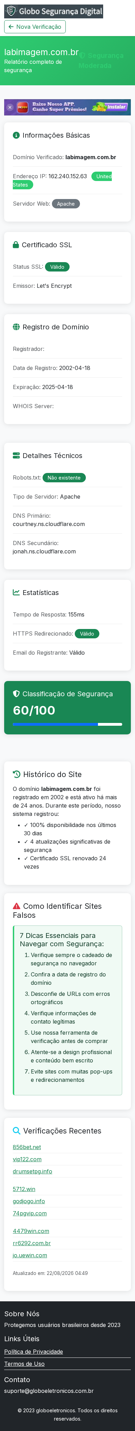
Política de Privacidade (33, 1351)
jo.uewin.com (30, 1255)
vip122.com (27, 1159)
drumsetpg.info (32, 1171)
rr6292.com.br (32, 1243)
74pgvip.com (30, 1213)
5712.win (24, 1189)
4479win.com (31, 1230)
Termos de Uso (24, 1363)
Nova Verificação (38, 26)
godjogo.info (29, 1201)
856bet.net (27, 1147)
